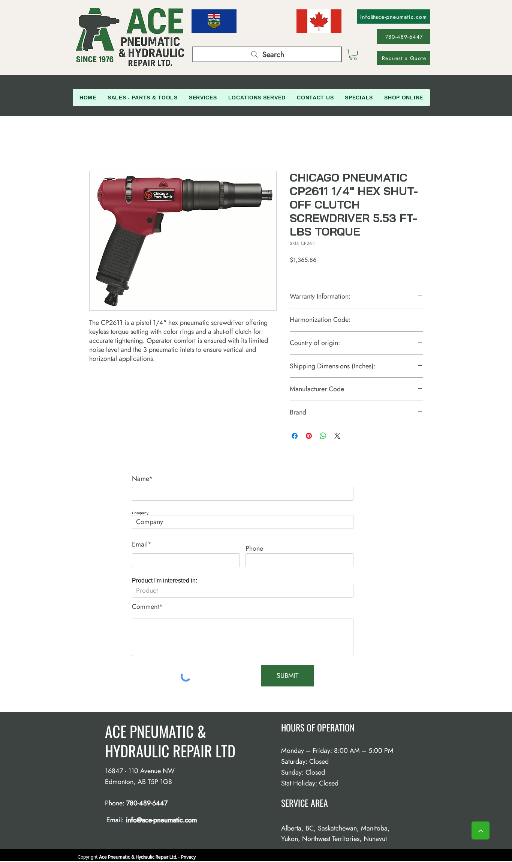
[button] (353, 54)
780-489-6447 (147, 803)
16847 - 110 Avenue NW (140, 771)
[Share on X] (337, 435)
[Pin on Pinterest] (308, 435)
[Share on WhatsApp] (323, 435)
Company (140, 513)
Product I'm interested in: (164, 581)
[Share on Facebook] (294, 435)
